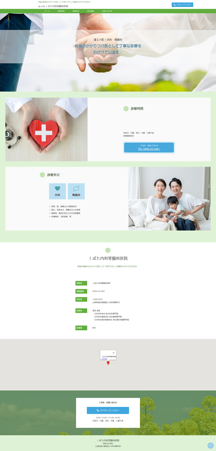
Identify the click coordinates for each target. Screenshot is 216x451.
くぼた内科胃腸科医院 (57, 6)
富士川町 (42, 6)
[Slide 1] (106, 85)
